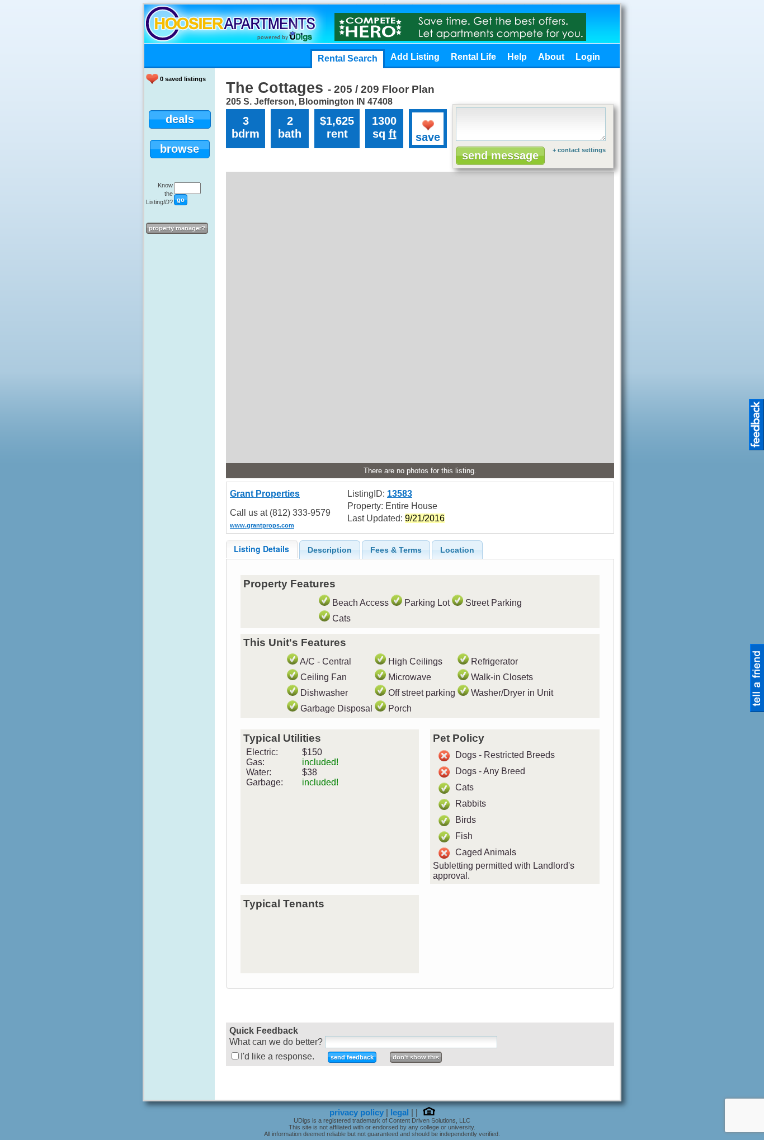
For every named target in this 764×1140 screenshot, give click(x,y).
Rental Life (473, 57)
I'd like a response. (277, 1056)
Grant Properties (265, 493)
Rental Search (348, 58)
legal (399, 1112)
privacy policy (356, 1112)
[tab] (262, 549)
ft (393, 134)
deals (180, 119)
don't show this (416, 1057)
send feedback (352, 1057)
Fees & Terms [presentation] (396, 549)
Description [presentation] (330, 549)
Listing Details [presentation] (261, 548)
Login (588, 57)
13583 (399, 493)
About (551, 57)
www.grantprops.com (262, 525)
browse (179, 149)
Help (517, 57)
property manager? (177, 228)
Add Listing (415, 57)
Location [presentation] (457, 549)
